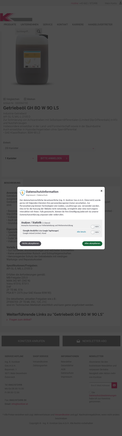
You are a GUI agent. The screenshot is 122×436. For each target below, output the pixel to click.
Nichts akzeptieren (30, 243)
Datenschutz (42, 195)
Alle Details (81, 232)
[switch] (95, 226)
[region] (61, 229)
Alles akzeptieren (92, 243)
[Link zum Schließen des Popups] (101, 191)
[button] (92, 226)
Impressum (30, 195)
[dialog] (61, 218)
